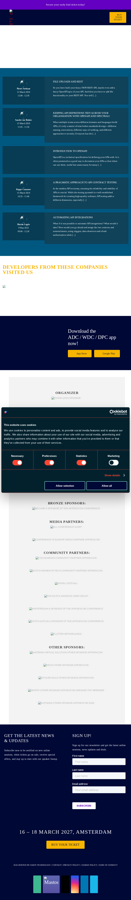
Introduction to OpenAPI (70, 151)
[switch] (49, 462)
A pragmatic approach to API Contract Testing (85, 182)
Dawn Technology (40, 865)
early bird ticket (68, 4)
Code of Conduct (108, 865)
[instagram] (75, 884)
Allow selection (65, 485)
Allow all (107, 485)
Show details (112, 475)
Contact (57, 865)
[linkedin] (84, 884)
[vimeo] (94, 884)
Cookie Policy (89, 865)
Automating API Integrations (73, 217)
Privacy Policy (71, 865)
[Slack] (37, 884)
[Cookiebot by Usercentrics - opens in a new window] (112, 412)
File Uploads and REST (68, 81)
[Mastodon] (51, 884)
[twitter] (65, 884)
